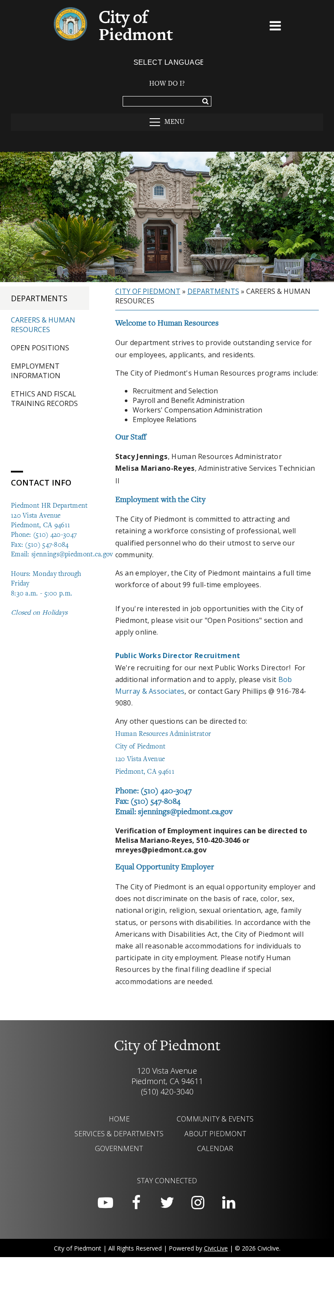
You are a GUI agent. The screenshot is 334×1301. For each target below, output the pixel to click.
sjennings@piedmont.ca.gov (72, 554)
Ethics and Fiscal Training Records (44, 398)
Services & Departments (119, 1133)
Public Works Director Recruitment (177, 655)
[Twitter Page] (167, 1203)
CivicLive (216, 1248)
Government (119, 1148)
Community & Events (215, 1119)
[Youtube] (105, 1203)
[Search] (205, 101)
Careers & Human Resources (43, 324)
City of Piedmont (147, 291)
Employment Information (35, 370)
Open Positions (40, 348)
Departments (39, 298)
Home (119, 1119)
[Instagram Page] (198, 1203)
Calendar (215, 1148)
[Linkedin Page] (229, 1203)
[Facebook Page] (136, 1203)
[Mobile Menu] (276, 27)
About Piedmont (215, 1133)
